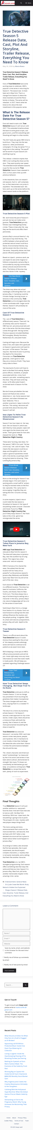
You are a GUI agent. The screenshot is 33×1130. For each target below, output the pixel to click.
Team (27, 1121)
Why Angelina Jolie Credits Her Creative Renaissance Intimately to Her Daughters (16, 1084)
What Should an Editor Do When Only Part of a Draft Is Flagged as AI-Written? (16, 1038)
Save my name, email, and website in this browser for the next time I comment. (17, 950)
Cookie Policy (8, 1121)
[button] (21, 3)
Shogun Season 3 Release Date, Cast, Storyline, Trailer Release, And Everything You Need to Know (15, 893)
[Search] (25, 985)
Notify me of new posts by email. (16, 965)
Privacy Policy (22, 1118)
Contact (16, 1124)
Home (8, 1118)
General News (21, 882)
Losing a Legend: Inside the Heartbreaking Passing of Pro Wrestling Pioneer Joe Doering (15, 1056)
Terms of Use (18, 1121)
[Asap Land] (8, 3)
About (14, 1118)
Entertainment (10, 882)
